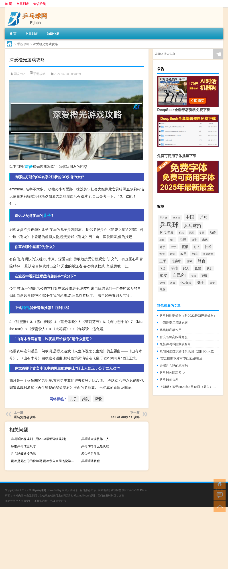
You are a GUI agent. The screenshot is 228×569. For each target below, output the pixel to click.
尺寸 (173, 247)
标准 (195, 254)
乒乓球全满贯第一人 (95, 438)
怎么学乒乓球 (90, 453)
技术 (208, 246)
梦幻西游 (208, 254)
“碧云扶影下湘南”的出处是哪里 (181, 358)
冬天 (202, 232)
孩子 (194, 240)
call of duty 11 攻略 (125, 417)
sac (23, 74)
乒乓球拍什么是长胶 (95, 446)
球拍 (174, 267)
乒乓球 (169, 224)
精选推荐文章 (88, 490)
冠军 (191, 232)
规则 (162, 282)
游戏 (190, 261)
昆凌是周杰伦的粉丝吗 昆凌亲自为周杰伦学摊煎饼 (44, 460)
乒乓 (203, 217)
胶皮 (163, 275)
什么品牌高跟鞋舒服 (174, 337)
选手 (200, 282)
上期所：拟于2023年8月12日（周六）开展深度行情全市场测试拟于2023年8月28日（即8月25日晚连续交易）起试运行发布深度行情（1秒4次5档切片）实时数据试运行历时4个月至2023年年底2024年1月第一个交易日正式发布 (189, 386)
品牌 (183, 239)
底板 (184, 246)
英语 (204, 275)
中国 (189, 217)
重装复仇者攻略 (25, 417)
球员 (162, 268)
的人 (186, 268)
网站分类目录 (70, 490)
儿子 (47, 215)
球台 (202, 260)
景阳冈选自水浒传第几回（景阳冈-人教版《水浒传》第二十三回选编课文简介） (189, 351)
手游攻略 (23, 44)
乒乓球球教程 (90, 460)
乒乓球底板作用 (170, 329)
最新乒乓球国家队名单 (175, 344)
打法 (197, 247)
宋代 (205, 239)
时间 (172, 254)
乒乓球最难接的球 (23, 453)
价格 (181, 232)
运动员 (186, 282)
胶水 (209, 268)
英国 (193, 275)
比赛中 (176, 260)
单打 (161, 239)
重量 (212, 282)
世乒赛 (163, 217)
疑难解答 (116, 490)
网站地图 (103, 490)
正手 (162, 260)
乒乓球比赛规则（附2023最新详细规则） (39, 438)
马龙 (162, 289)
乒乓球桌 (166, 232)
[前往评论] (219, 495)
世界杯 (176, 217)
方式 (162, 254)
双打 (172, 239)
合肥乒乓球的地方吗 (174, 365)
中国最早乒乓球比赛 (174, 322)
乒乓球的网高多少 (172, 372)
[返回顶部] (219, 506)
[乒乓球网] (28, 8)
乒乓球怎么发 (169, 379)
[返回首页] (219, 484)
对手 (162, 247)
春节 (183, 253)
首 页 (8, 3)
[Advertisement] (114, 538)
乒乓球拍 (192, 225)
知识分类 (39, 3)
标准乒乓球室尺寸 (23, 446)
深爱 (29, 166)
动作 (213, 232)
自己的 (179, 275)
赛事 (172, 282)
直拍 (198, 268)
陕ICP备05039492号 (134, 490)
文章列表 (22, 3)
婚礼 (26, 307)
